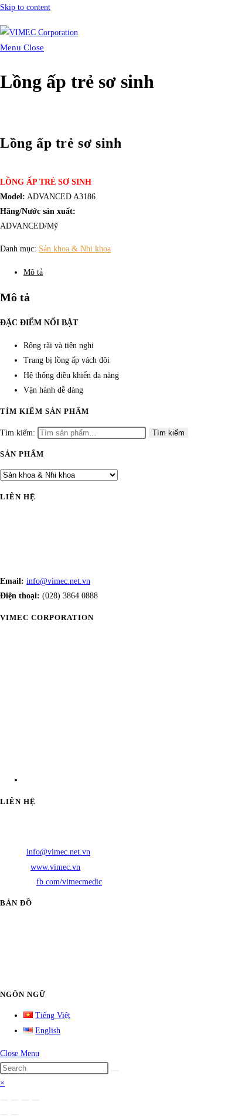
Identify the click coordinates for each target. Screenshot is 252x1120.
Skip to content (25, 7)
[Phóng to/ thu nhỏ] (4, 1100)
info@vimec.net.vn (58, 581)
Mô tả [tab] (33, 272)
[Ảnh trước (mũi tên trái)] (4, 1115)
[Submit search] (115, 1071)
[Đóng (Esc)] (36, 1100)
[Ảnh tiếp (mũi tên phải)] (15, 1115)
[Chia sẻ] (25, 1100)
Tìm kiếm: (17, 432)
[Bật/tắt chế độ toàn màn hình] (15, 1100)
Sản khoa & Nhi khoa (75, 248)
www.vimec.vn (55, 867)
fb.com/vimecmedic (69, 881)
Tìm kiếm (168, 432)
